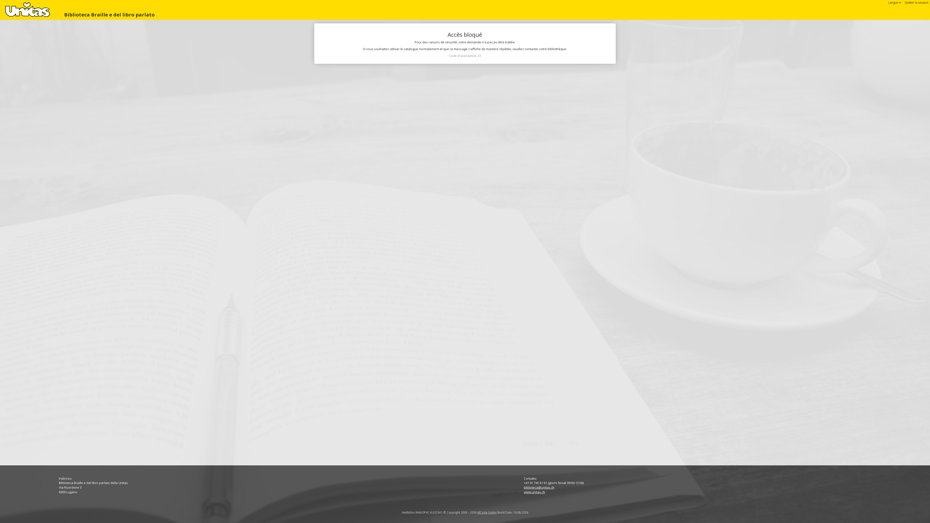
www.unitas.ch (534, 492)
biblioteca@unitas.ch (539, 487)
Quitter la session (917, 2)
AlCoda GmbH (487, 512)
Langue (893, 2)
